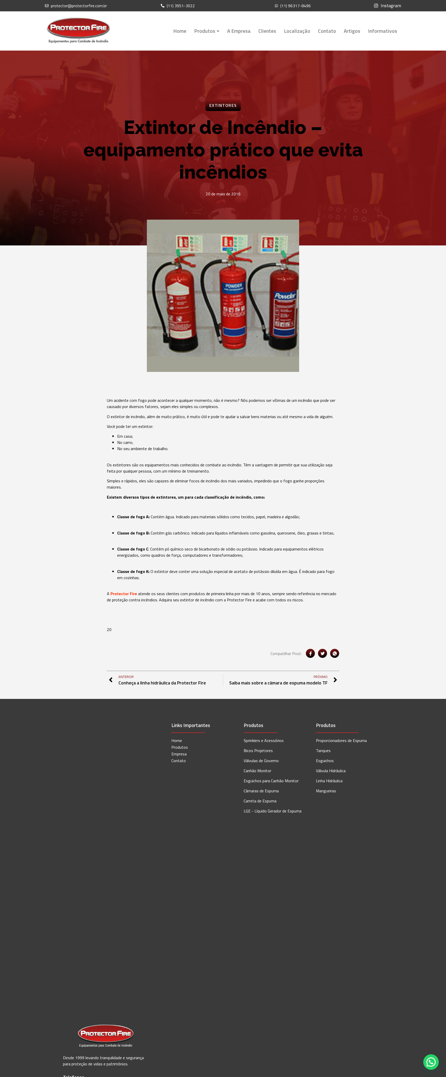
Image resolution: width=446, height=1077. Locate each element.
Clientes (267, 31)
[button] (431, 1062)
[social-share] (310, 653)
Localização (297, 31)
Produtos (204, 31)
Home (179, 31)
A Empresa (239, 31)
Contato (327, 31)
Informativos (382, 31)
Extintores (223, 105)
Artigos (352, 31)
